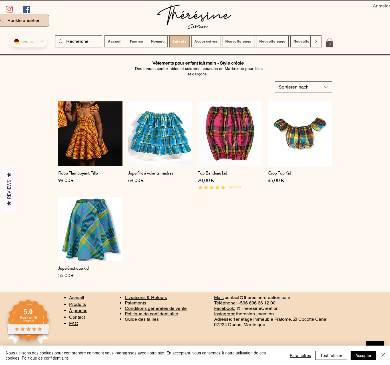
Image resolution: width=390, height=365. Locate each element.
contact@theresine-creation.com (257, 297)
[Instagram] (9, 9)
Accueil (76, 297)
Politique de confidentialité (45, 358)
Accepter (363, 355)
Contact (77, 317)
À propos (78, 310)
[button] (329, 42)
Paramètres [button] (300, 355)
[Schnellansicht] (90, 133)
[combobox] (303, 87)
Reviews (9, 189)
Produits (77, 304)
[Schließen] (383, 355)
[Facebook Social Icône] (26, 9)
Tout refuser (331, 355)
